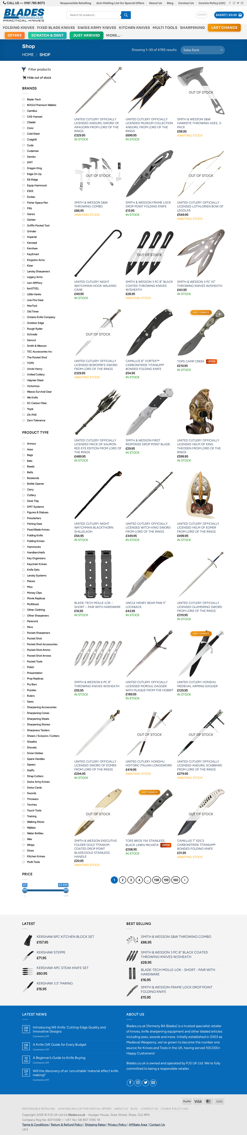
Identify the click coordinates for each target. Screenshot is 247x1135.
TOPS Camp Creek (196, 361)
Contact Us (186, 3)
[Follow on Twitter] (238, 3)
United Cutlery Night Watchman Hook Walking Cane (95, 285)
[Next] (184, 880)
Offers (15, 35)
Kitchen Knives (134, 28)
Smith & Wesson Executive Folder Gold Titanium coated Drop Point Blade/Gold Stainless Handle (95, 848)
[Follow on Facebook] (230, 3)
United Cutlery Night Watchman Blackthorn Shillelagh (93, 527)
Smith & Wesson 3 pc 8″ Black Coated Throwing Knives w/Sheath (149, 285)
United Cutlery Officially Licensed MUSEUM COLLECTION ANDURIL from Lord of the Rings (149, 125)
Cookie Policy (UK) (212, 3)
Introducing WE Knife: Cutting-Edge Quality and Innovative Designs (69, 1029)
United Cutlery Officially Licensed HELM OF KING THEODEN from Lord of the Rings (199, 446)
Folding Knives (18, 28)
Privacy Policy (117, 1124)
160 (175, 880)
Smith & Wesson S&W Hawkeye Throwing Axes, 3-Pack (199, 123)
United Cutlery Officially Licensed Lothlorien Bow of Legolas (200, 206)
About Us (155, 3)
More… (113, 35)
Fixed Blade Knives (56, 28)
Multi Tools (165, 28)
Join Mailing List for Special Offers (120, 3)
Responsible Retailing (75, 3)
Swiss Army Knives (97, 28)
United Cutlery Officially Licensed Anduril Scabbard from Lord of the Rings (199, 765)
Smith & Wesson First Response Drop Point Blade (148, 442)
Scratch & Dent (47, 35)
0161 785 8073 (34, 3)
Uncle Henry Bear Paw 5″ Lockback (146, 605)
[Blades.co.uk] (32, 15)
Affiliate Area (138, 1124)
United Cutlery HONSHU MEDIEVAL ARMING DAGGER (197, 684)
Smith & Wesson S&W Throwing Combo (91, 204)
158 (156, 880)
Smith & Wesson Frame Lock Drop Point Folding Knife (148, 204)
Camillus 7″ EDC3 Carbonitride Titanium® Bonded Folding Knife (196, 844)
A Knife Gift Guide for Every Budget (59, 1044)
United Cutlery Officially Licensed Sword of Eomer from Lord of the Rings (95, 765)
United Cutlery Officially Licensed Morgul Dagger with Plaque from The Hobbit (149, 686)
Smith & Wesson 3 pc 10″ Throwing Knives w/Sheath (199, 284)
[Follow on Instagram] (234, 3)
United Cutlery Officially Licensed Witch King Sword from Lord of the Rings (148, 527)
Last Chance (224, 28)
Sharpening (192, 28)
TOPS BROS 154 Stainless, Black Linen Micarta (148, 843)
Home (28, 54)
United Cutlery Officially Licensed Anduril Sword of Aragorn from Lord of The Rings (96, 125)
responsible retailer (174, 1068)
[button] (201, 15)
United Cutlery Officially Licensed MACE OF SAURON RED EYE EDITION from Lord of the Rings (98, 446)
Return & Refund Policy (67, 1124)
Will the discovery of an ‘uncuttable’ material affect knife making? (75, 1073)
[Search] (126, 15)
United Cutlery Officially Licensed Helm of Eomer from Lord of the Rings (198, 527)
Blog (170, 3)
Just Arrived (86, 35)
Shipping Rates (95, 1124)
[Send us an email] (242, 3)
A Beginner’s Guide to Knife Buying (59, 1058)
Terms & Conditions (35, 1124)
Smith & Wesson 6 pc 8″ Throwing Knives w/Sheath (96, 684)
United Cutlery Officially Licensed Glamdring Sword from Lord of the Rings (199, 607)
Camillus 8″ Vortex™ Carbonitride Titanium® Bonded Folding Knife (145, 365)
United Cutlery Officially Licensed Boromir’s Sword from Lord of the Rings (96, 365)
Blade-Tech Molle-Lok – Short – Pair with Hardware (97, 605)
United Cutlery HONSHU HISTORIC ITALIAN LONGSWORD (149, 763)
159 (166, 880)
